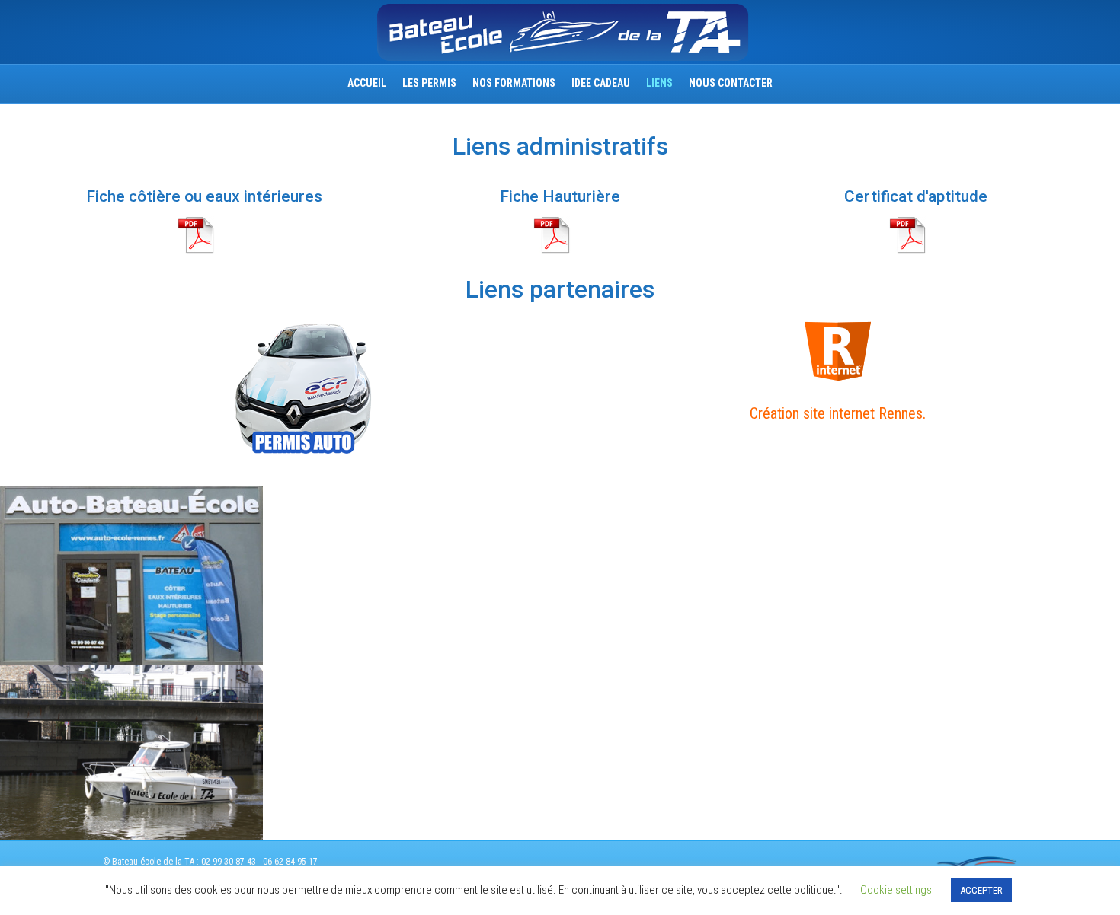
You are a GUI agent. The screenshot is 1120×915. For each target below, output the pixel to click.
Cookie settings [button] (896, 890)
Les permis (429, 83)
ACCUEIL (366, 83)
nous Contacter (731, 83)
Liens (659, 83)
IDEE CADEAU (600, 83)
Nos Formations (513, 83)
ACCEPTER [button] (981, 890)
